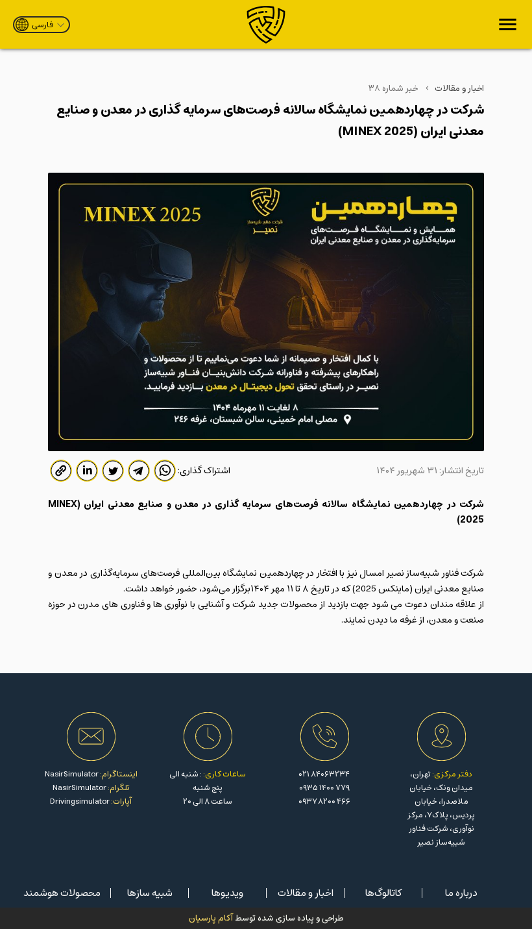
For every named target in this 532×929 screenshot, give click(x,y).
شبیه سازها (150, 893)
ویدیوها (227, 893)
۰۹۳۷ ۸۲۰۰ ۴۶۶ (324, 801)
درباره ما (461, 893)
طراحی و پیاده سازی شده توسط (266, 918)
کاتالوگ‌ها (383, 893)
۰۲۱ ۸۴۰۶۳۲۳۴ (324, 774)
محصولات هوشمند (62, 893)
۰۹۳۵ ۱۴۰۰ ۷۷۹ (324, 788)
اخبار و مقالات (305, 893)
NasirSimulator (72, 774)
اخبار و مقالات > (454, 88)
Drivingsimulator (80, 801)
